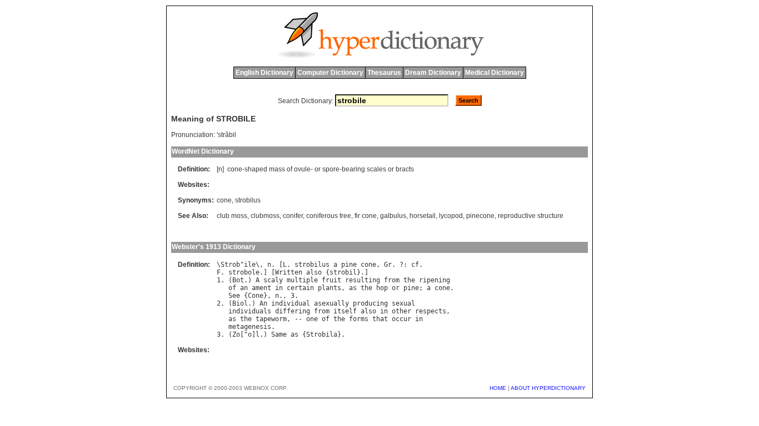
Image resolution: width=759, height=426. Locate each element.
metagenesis (249, 327)
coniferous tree (328, 216)
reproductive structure (530, 216)
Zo (236, 334)
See (234, 296)
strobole (243, 272)
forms (358, 319)
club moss (232, 216)
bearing (353, 169)
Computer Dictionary (330, 73)
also (314, 272)
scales (376, 169)
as (353, 288)
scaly (273, 280)
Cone (255, 296)
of (289, 169)
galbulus (393, 216)
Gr (388, 264)
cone (234, 169)
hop (382, 288)
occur (401, 319)
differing (292, 311)
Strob (230, 264)
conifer (293, 216)
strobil (343, 272)
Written (288, 272)
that (380, 319)
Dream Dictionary (433, 73)
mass (277, 169)
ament (261, 288)
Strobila (321, 334)
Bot (238, 280)
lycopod (451, 216)
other (401, 311)
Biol (240, 303)
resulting (362, 280)
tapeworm (271, 319)
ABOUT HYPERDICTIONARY (548, 388)
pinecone (480, 216)
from (392, 280)
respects (430, 311)
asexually (331, 303)
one (312, 319)
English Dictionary (264, 73)
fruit (331, 280)
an (244, 288)
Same (279, 334)
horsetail (423, 216)
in (279, 288)
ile (250, 264)
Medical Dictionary (494, 73)
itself (345, 311)
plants (329, 288)
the (409, 280)
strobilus (248, 200)
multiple (302, 280)
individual (290, 303)
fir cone (365, 216)
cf (415, 264)
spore (330, 169)
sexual (403, 303)
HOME (498, 388)
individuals (249, 311)
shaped (255, 169)
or (317, 169)
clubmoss (265, 216)
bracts (405, 169)
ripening (434, 280)
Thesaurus (384, 73)
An (263, 303)
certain (300, 288)
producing (370, 303)
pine (349, 264)
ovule (302, 169)
